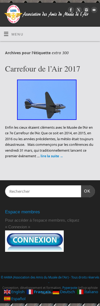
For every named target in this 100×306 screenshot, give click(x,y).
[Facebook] (70, 11)
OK (86, 191)
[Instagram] (86, 11)
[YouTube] (93, 11)
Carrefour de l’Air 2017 (42, 68)
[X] (78, 11)
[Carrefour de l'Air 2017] (50, 101)
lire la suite (52, 156)
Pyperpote (69, 288)
